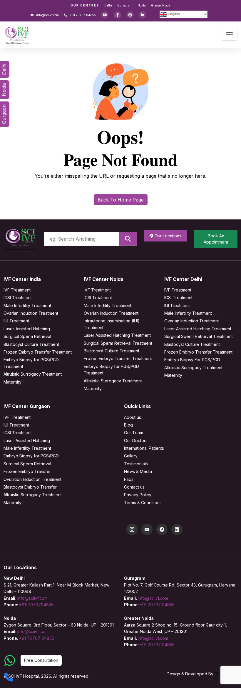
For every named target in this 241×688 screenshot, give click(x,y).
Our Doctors (136, 440)
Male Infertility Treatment (27, 305)
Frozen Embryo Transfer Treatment (38, 351)
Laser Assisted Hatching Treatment (117, 335)
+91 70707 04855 (82, 15)
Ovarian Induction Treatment (31, 313)
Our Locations (167, 235)
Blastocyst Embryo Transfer (30, 486)
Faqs (128, 479)
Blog (128, 424)
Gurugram (124, 5)
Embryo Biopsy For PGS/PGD (192, 359)
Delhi (108, 5)
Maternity (12, 381)
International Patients (144, 448)
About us (132, 417)
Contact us (134, 486)
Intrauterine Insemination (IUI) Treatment (112, 324)
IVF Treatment (17, 289)
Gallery (131, 455)
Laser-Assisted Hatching (27, 328)
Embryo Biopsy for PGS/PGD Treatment (31, 363)
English (173, 14)
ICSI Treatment (18, 297)
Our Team (133, 432)
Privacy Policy (137, 494)
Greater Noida (160, 5)
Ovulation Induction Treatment (32, 479)
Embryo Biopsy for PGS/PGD (31, 455)
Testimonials (136, 463)
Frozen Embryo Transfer (27, 471)
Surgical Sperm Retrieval (27, 336)
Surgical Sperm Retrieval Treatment (118, 343)
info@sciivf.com (47, 15)
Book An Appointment (216, 238)
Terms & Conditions (143, 502)
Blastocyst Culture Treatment (31, 344)
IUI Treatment (16, 320)
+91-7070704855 (36, 604)
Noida (142, 5)
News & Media (138, 471)
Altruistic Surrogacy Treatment (33, 374)
